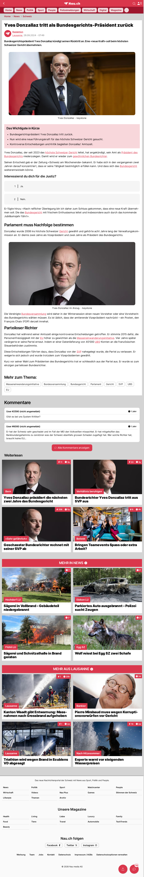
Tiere (33, 821)
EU (41, 338)
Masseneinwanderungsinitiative (95, 338)
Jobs (41, 854)
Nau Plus (64, 792)
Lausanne (17, 35)
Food (5, 821)
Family (119, 816)
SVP (79, 351)
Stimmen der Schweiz (126, 792)
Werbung (21, 854)
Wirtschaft (8, 792)
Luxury (91, 816)
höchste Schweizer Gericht (61, 152)
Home (7, 16)
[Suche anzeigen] (134, 3)
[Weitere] (126, 10)
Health (6, 816)
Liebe (62, 816)
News (17, 16)
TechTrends (121, 821)
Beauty (6, 827)
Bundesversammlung (33, 313)
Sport (62, 787)
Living (34, 816)
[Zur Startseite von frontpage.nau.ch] (72, 3)
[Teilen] (122, 869)
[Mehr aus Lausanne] (72, 669)
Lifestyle (7, 798)
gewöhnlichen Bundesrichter (90, 156)
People (119, 787)
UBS (97, 341)
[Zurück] (3, 3)
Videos (34, 792)
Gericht (63, 231)
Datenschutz (64, 854)
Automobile (93, 821)
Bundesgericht (128, 166)
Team (32, 854)
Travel (63, 821)
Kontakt (51, 854)
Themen (35, 798)
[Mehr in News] (72, 563)
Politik (34, 787)
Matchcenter (94, 787)
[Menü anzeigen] (139, 3)
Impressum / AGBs (84, 854)
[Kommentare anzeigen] (134, 869)
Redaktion (17, 31)
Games (91, 792)
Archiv (63, 798)
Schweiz (27, 16)
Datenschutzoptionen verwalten (111, 854)
